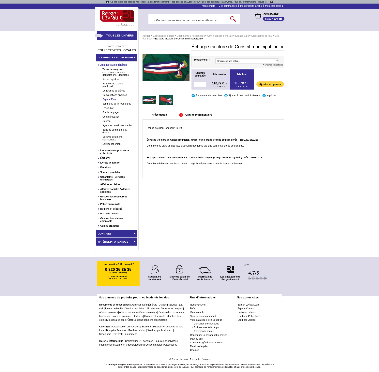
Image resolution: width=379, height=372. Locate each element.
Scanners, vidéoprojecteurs (129, 344)
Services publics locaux (160, 330)
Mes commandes (228, 6)
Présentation (159, 114)
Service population (110, 172)
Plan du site (196, 338)
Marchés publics (109, 213)
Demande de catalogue (206, 323)
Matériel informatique (113, 241)
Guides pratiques (109, 225)
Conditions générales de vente (206, 342)
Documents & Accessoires (191, 36)
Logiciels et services (165, 341)
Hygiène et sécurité (111, 208)
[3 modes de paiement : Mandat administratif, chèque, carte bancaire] (180, 268)
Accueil (146, 36)
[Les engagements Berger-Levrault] (230, 267)
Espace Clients (245, 308)
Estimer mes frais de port (207, 327)
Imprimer (271, 95)
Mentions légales (199, 346)
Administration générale (220, 36)
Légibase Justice (246, 320)
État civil (105, 158)
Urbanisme (105, 334)
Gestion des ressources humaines (113, 198)
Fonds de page (110, 112)
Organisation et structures (126, 326)
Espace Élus (242, 36)
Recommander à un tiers (209, 95)
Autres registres (110, 79)
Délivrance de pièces (113, 90)
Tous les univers (120, 35)
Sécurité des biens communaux (112, 138)
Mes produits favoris (251, 6)
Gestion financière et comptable (112, 219)
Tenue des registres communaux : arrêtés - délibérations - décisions (115, 72)
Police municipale (110, 204)
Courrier (106, 121)
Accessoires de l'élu (261, 36)
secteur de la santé (180, 367)
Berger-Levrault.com (248, 304)
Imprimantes (106, 344)
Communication (110, 116)
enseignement (214, 367)
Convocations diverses (114, 95)
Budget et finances (116, 330)
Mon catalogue (273, 6)
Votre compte (197, 312)
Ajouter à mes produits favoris (244, 95)
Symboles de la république (116, 103)
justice (230, 367)
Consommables (153, 344)
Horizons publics (246, 312)
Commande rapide (204, 331)
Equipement (130, 334)
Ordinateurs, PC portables (139, 341)
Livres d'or (108, 108)
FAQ (192, 308)
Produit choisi (201, 59)
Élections (105, 167)
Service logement (111, 144)
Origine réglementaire (198, 114)
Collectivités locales (163, 36)
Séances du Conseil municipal (113, 85)
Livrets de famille (110, 162)
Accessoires (170, 344)
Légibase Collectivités (249, 316)
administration (146, 367)
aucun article (273, 18)
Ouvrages (104, 233)
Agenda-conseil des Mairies (117, 125)
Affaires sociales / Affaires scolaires (115, 190)
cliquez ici (262, 2)
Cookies (194, 350)
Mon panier (271, 13)
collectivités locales (127, 367)
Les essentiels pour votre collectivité (114, 152)
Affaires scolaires (110, 184)
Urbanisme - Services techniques (112, 178)
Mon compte (208, 6)
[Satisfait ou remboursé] (154, 267)
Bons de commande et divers (114, 131)
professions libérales (250, 367)
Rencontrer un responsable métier (208, 335)
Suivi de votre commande (203, 316)
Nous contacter (198, 304)
